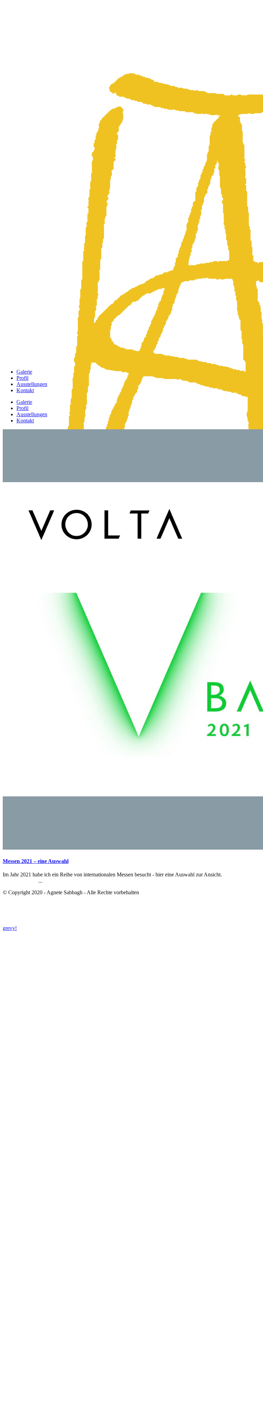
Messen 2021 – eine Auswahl (35, 861)
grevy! (10, 928)
